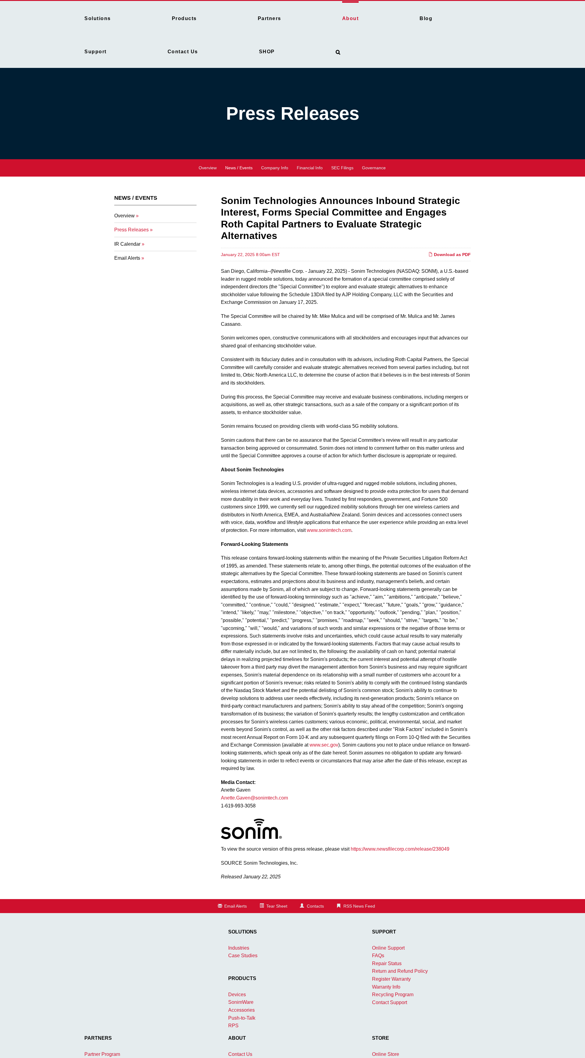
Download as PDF (452, 254)
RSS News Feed (359, 906)
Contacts (315, 906)
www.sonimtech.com (329, 530)
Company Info (274, 167)
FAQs (378, 955)
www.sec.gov (324, 744)
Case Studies (242, 955)
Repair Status (387, 963)
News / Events (239, 167)
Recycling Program (392, 994)
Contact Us (240, 1054)
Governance (374, 167)
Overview (208, 167)
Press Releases (131, 229)
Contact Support (389, 1002)
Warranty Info (386, 986)
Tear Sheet (276, 906)
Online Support (388, 948)
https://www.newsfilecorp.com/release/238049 (400, 849)
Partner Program (102, 1054)
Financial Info (310, 167)
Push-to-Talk (241, 1018)
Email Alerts (127, 258)
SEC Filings (342, 167)
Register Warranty (391, 979)
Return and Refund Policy (400, 971)
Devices (237, 994)
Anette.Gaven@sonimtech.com (254, 797)
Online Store (385, 1054)
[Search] (338, 51)
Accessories (241, 1010)
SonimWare (241, 1002)
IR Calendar (127, 244)
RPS (233, 1025)
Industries (238, 948)
